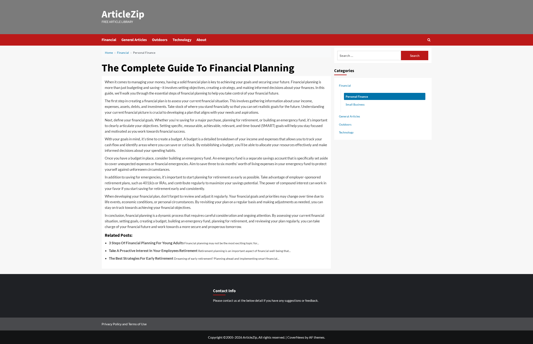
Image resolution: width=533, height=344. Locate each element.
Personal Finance (357, 96)
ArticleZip (123, 14)
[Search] (429, 40)
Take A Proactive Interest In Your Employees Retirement (153, 250)
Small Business (355, 104)
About (201, 39)
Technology (182, 39)
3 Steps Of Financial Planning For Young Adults (146, 243)
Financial (109, 39)
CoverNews (295, 337)
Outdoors (159, 39)
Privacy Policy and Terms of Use (124, 324)
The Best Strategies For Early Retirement (141, 258)
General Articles (134, 39)
